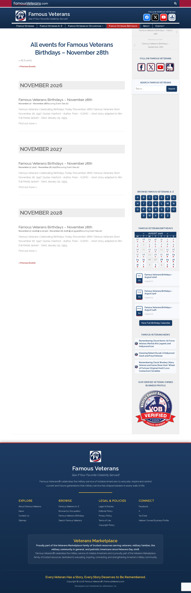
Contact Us (24, 515)
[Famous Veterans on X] (155, 17)
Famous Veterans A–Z (51, 25)
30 (155, 239)
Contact (159, 25)
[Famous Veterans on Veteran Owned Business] (171, 17)
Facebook (143, 506)
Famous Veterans (25, 25)
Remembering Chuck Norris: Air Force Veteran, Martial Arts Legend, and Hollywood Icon (157, 344)
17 (137, 254)
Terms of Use (105, 520)
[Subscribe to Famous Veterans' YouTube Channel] (160, 70)
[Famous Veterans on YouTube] (163, 17)
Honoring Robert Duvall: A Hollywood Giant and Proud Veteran (156, 354)
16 (173, 249)
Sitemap (22, 520)
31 (161, 239)
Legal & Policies (106, 506)
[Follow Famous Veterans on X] (151, 70)
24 (137, 259)
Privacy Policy (105, 515)
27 (137, 239)
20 (155, 254)
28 (143, 239)
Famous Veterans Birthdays (123, 25)
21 (161, 254)
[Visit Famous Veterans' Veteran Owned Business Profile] (170, 70)
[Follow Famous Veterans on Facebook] (141, 70)
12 (149, 249)
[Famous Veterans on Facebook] (146, 17)
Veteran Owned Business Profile (154, 520)
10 (137, 249)
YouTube (143, 515)
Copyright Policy (107, 525)
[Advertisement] (156, 140)
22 (167, 254)
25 (143, 259)
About (146, 25)
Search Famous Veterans (70, 520)
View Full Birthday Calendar (155, 323)
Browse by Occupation (70, 511)
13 (155, 249)
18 (143, 254)
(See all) (65, 103)
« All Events (25, 60)
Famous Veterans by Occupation (84, 25)
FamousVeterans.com (31, 3)
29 (149, 239)
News (21, 511)
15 (167, 249)
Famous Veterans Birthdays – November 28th (55, 100)
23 (173, 254)
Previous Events (27, 66)
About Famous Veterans (30, 506)
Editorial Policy (106, 511)
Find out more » (28, 123)
